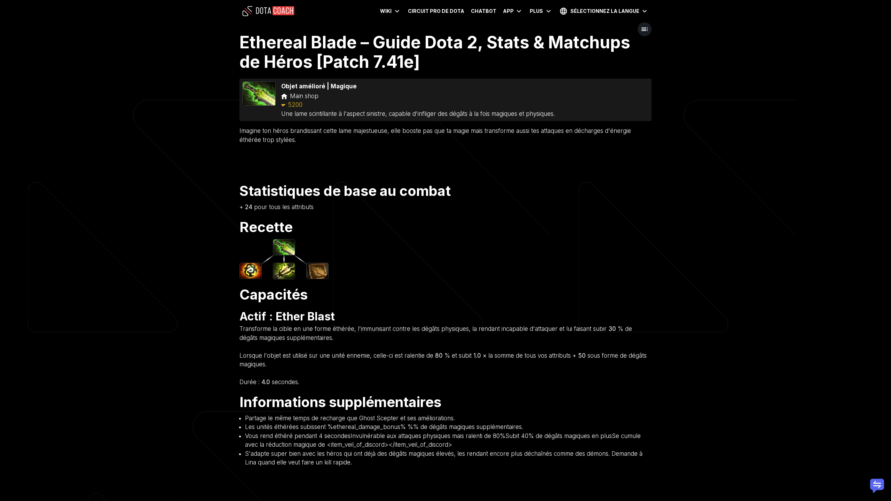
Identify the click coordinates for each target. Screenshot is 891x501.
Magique (344, 86)
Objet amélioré (303, 86)
